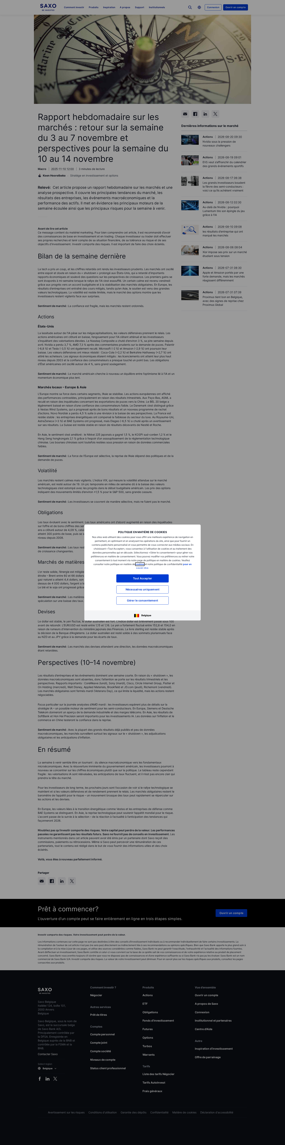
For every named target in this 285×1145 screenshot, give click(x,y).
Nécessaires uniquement (142, 589)
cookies (140, 564)
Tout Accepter (142, 578)
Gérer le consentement (142, 600)
